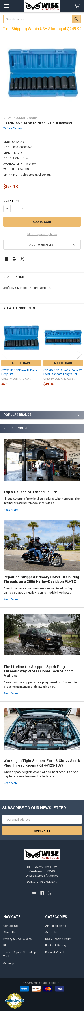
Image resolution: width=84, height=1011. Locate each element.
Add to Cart (21, 363)
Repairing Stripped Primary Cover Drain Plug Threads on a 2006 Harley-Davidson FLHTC (41, 579)
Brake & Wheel (54, 952)
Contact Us (10, 925)
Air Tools (51, 932)
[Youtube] (34, 893)
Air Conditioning (55, 925)
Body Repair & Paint (58, 939)
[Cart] (78, 6)
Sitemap (8, 963)
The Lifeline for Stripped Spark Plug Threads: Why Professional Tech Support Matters (38, 671)
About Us (9, 932)
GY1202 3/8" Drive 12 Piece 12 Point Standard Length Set (62, 372)
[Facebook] (6, 259)
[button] (42, 245)
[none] (42, 73)
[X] (22, 259)
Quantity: (11, 200)
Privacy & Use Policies (17, 939)
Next (79, 355)
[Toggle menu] (6, 6)
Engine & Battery (55, 945)
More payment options (42, 234)
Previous (4, 355)
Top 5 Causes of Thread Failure (30, 492)
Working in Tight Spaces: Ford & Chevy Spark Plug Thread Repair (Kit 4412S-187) (42, 763)
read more (11, 509)
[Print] (14, 259)
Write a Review (12, 128)
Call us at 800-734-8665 (42, 882)
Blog (6, 945)
